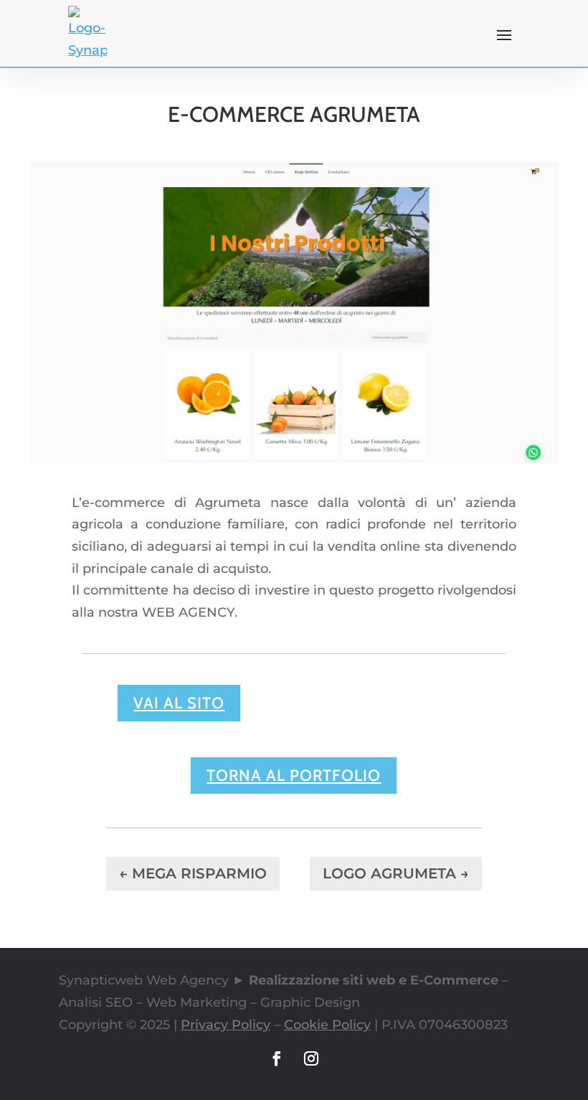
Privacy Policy (225, 1025)
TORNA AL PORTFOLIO (294, 775)
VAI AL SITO (178, 703)
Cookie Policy (327, 1025)
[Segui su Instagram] (311, 1058)
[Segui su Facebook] (276, 1058)
